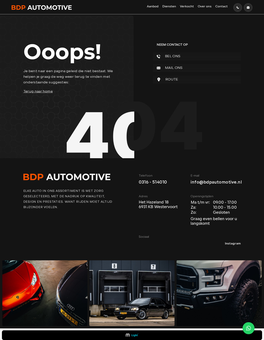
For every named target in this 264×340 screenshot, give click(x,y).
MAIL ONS (173, 68)
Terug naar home (38, 91)
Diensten (169, 6)
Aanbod (152, 6)
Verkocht (187, 6)
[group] (45, 293)
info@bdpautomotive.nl (216, 182)
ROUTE (171, 79)
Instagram (233, 243)
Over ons (204, 6)
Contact (221, 6)
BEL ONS (172, 56)
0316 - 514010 (153, 182)
